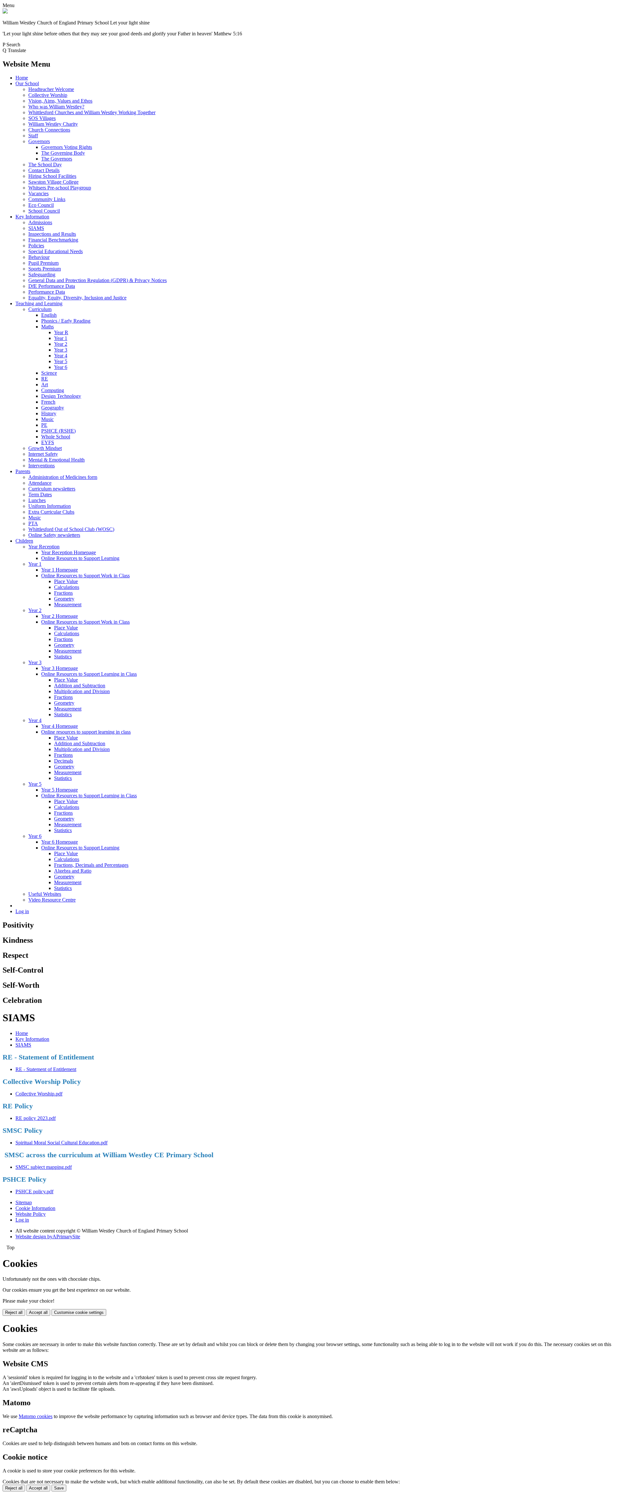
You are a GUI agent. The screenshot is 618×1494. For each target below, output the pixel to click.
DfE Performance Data (51, 286)
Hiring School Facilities (52, 176)
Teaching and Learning (38, 303)
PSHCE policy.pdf (34, 1191)
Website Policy (30, 1214)
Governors (39, 141)
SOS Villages (42, 118)
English (49, 315)
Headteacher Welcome (51, 89)
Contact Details (44, 170)
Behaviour (39, 257)
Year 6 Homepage (59, 842)
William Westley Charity (53, 124)
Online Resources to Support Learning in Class (89, 674)
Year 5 (60, 361)
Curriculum (40, 309)
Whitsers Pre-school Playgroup (59, 187)
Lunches (37, 500)
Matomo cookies (35, 1416)
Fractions (63, 593)
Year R (61, 332)
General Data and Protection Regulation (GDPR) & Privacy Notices (97, 280)
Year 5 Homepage (59, 790)
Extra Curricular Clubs (51, 512)
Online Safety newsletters (54, 535)
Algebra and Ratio (72, 871)
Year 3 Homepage (59, 668)
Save (59, 1488)
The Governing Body (63, 153)
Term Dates (40, 494)
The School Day (45, 164)
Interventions (41, 465)
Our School (27, 83)
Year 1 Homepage (59, 570)
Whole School (55, 436)
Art (44, 384)
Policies (36, 245)
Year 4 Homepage (59, 726)
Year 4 (60, 355)
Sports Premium (44, 268)
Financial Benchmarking (53, 240)
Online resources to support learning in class (86, 732)
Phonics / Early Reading (65, 321)
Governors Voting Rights (66, 147)
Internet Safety (43, 454)
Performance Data (46, 292)
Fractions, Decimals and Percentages (91, 865)
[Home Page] (5, 11)
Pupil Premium (43, 263)
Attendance (40, 483)
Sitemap (23, 1202)
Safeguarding (41, 274)
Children (24, 541)
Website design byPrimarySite (47, 1236)
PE (44, 425)
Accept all (38, 1312)
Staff (33, 135)
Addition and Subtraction (79, 685)
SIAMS (36, 228)
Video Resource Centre (52, 900)
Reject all (14, 1312)
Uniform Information (49, 506)
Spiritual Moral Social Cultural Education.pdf (61, 1142)
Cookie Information (35, 1208)
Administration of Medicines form (62, 477)
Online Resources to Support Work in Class (85, 575)
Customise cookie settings (79, 1312)
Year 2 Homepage (59, 616)
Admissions (40, 222)
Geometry (64, 598)
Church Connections (49, 130)
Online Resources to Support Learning (80, 558)
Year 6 (60, 367)
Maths (47, 326)
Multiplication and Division (82, 691)
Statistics (63, 656)
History (48, 413)
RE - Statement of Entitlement (45, 1069)
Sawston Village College (53, 182)
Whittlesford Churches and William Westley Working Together (91, 112)
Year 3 (60, 350)
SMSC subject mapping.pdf (43, 1167)
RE (44, 378)
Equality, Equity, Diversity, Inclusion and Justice (77, 297)
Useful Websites (44, 894)
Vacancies (38, 193)
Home (21, 77)
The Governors (56, 158)
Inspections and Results (52, 234)
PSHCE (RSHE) (58, 431)
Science (49, 373)
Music (47, 419)
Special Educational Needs (55, 251)
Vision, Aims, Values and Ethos (60, 101)
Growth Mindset (45, 448)
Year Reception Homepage (68, 552)
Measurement (67, 604)
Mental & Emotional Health (56, 460)
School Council (44, 211)
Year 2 (60, 344)
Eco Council (41, 205)
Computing (52, 390)
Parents (22, 471)
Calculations (66, 587)
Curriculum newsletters (51, 488)
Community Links (46, 199)
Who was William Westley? (56, 106)
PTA (33, 523)
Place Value (66, 581)
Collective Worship (47, 95)
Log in (22, 911)
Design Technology (61, 396)
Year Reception (44, 546)
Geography (52, 407)
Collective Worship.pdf (38, 1093)
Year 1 (60, 338)
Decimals (63, 761)
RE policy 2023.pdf (35, 1118)
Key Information (32, 216)
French (48, 402)
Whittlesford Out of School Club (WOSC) (71, 529)
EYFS (47, 442)
